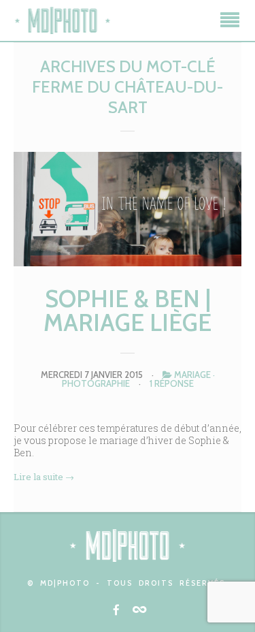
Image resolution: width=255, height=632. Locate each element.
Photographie (96, 383)
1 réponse (172, 383)
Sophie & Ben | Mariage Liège (127, 310)
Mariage (192, 374)
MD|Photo (63, 20)
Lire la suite (44, 477)
